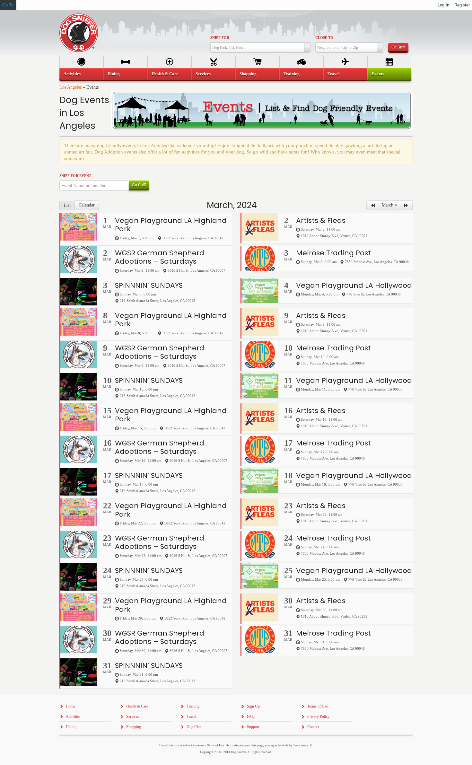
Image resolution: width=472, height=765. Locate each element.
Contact (313, 727)
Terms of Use (317, 706)
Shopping (248, 73)
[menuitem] (81, 74)
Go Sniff (398, 46)
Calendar (87, 205)
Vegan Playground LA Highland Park (171, 224)
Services (203, 73)
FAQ (251, 716)
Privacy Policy (318, 716)
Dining (114, 73)
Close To (324, 38)
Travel (334, 73)
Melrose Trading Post (333, 253)
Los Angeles (70, 87)
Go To (7, 5)
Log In (443, 5)
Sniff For (219, 38)
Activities (72, 73)
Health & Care (165, 73)
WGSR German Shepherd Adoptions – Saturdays (159, 257)
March (388, 205)
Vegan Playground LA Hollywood (354, 285)
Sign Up (253, 706)
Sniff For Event (75, 176)
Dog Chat (194, 727)
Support (253, 727)
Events (377, 73)
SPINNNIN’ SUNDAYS (149, 285)
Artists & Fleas (320, 220)
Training (292, 73)
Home (70, 706)
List (67, 205)
